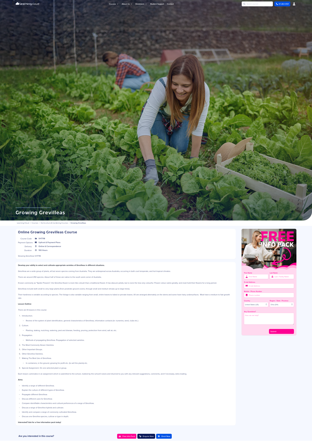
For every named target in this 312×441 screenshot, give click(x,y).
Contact (170, 4)
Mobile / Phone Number (253, 291)
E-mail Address (249, 282)
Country (247, 300)
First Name (248, 273)
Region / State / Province (279, 300)
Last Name (274, 273)
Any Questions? (250, 311)
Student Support (157, 4)
